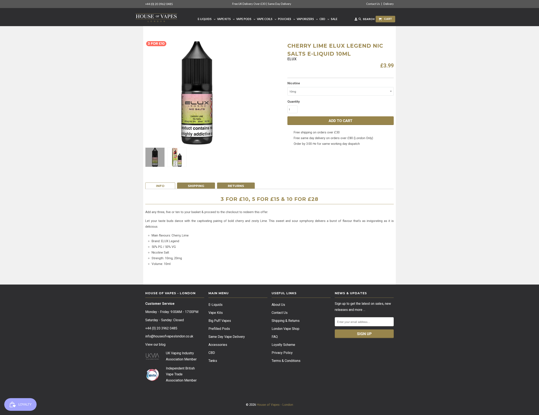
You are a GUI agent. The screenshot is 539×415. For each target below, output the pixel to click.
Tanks (212, 361)
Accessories (217, 345)
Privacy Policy (282, 353)
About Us (278, 305)
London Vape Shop (285, 329)
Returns (236, 186)
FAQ (275, 337)
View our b (155, 344)
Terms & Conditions (286, 361)
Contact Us (373, 3)
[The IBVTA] (152, 380)
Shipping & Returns (286, 321)
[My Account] (356, 19)
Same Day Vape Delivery (226, 337)
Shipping (196, 186)
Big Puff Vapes (219, 321)
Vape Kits (215, 313)
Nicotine (293, 83)
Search (368, 19)
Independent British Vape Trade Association (180, 374)
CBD (211, 353)
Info (160, 186)
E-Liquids (215, 305)
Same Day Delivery (279, 3)
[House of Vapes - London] (156, 17)
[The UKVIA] (152, 359)
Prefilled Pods (219, 329)
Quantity (293, 101)
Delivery (388, 3)
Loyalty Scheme (283, 345)
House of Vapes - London (275, 405)
